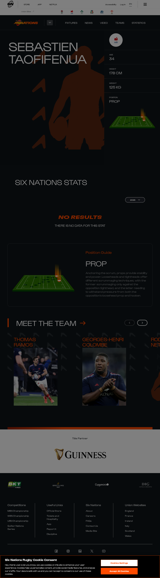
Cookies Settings (119, 563)
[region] (80, 566)
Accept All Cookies (119, 571)
